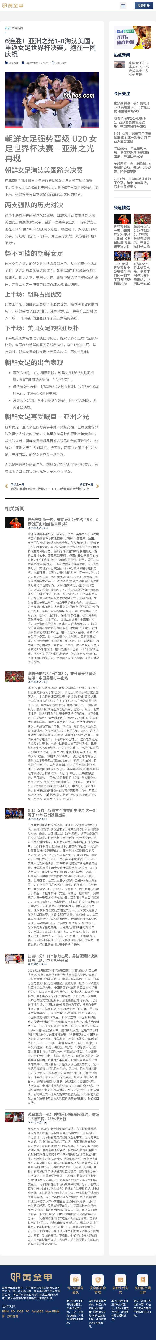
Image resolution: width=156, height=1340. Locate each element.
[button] (123, 5)
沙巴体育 (12, 1316)
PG (13, 1311)
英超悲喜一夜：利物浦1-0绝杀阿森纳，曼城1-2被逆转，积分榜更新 (63, 1116)
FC (28, 1311)
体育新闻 (17, 28)
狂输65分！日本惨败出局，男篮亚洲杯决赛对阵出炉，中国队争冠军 (63, 958)
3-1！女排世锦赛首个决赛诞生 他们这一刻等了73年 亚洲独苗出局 (62, 812)
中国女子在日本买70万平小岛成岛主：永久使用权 (139, 68)
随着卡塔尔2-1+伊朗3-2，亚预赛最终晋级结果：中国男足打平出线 (62, 676)
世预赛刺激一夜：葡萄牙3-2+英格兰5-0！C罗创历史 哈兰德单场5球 (63, 522)
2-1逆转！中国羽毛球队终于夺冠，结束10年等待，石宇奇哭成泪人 (132, 182)
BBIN (5, 1311)
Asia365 (38, 1311)
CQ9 (20, 1311)
